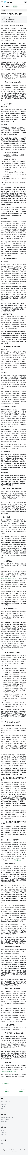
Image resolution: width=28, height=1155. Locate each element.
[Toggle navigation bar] (2, 2)
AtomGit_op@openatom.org (9, 579)
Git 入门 (3, 1143)
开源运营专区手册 (5, 1102)
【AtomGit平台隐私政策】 (15, 860)
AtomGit (3, 1121)
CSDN (2, 1130)
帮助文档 (3, 1104)
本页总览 (4, 10)
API (2, 1108)
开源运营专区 (4, 1119)
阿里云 (3, 1134)
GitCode (3, 1132)
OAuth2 (3, 1106)
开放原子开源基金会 (6, 1117)
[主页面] (2, 6)
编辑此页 (6, 1083)
